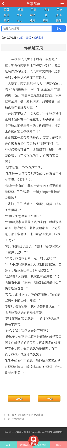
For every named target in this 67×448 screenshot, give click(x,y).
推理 (59, 20)
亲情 (33, 9)
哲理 (6, 15)
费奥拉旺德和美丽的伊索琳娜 (27, 414)
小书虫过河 (18, 419)
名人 (19, 20)
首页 (6, 9)
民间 (19, 15)
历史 (59, 9)
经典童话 (38, 37)
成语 (32, 20)
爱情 (20, 9)
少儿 (59, 15)
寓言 (45, 20)
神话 (32, 15)
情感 (46, 9)
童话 (6, 20)
